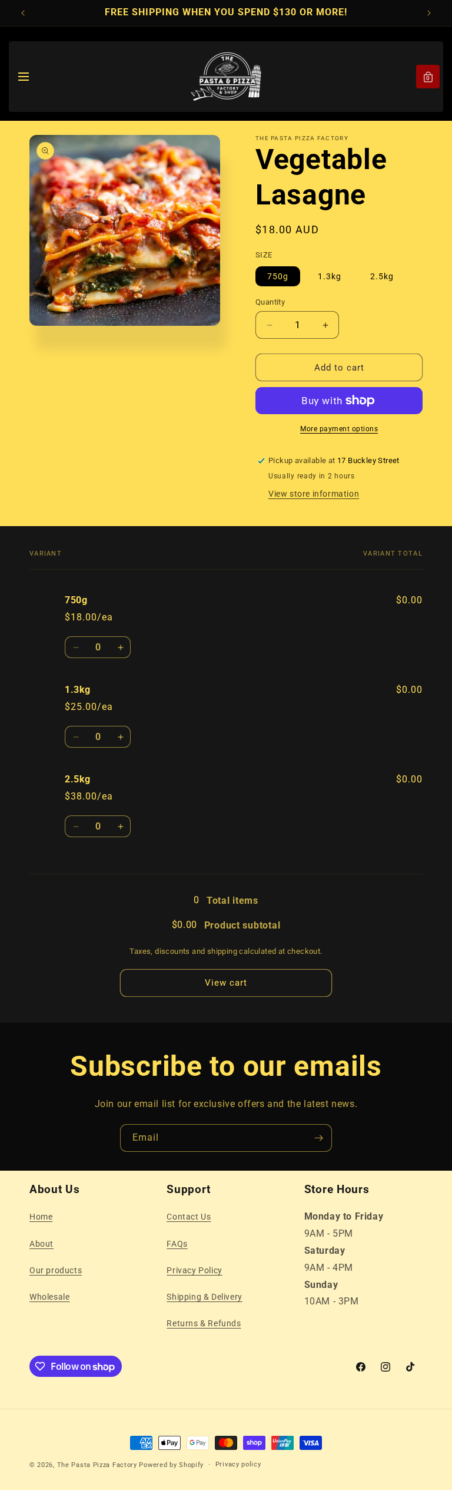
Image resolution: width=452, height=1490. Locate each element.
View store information (313, 493)
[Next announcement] (429, 13)
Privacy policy (238, 1464)
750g (277, 276)
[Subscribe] (318, 1138)
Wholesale (49, 1296)
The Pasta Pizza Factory (97, 1465)
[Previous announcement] (23, 13)
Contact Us (189, 1216)
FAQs (177, 1243)
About (41, 1243)
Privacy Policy (194, 1270)
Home (40, 1216)
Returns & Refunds (204, 1323)
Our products (55, 1270)
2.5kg (382, 276)
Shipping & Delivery (204, 1296)
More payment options (339, 429)
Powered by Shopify (171, 1465)
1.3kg (329, 276)
